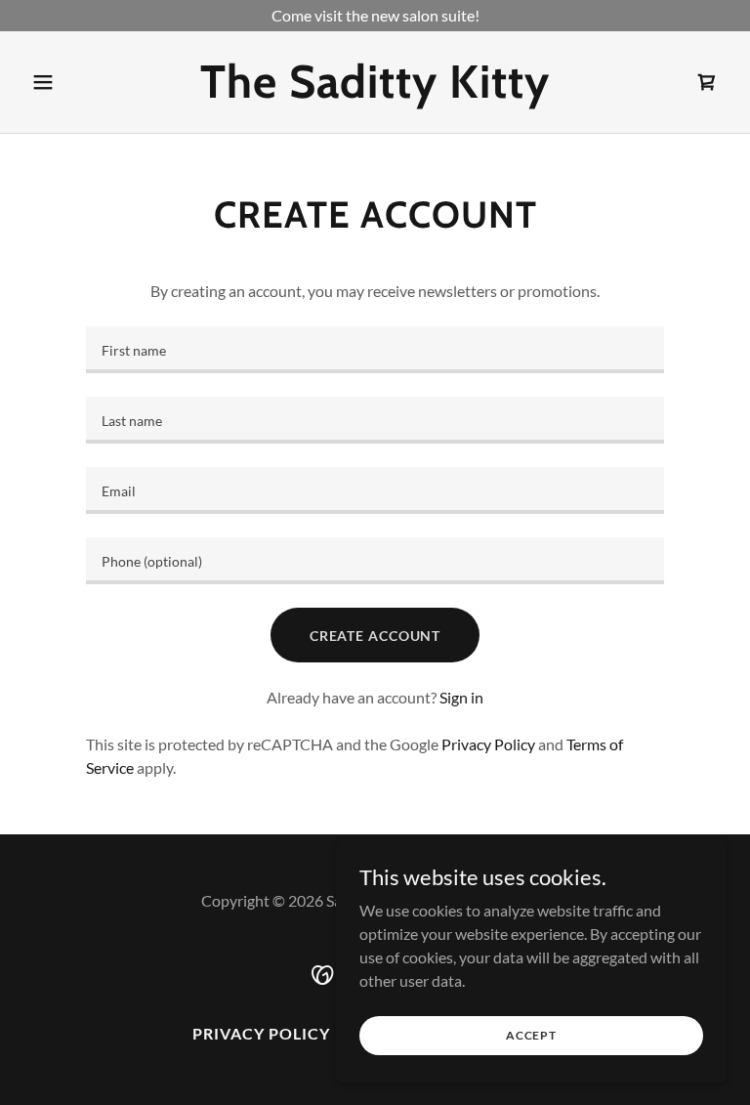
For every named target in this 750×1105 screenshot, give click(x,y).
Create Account (375, 635)
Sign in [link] (461, 697)
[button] (76, 82)
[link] (375, 91)
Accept (531, 1035)
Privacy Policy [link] (488, 744)
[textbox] (375, 349)
